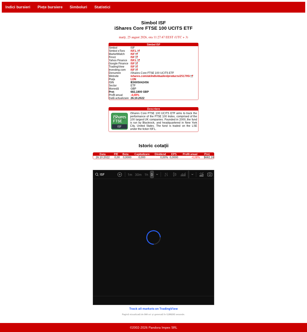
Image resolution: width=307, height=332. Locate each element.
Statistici (102, 7)
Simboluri (78, 7)
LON (133, 79)
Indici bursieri (17, 7)
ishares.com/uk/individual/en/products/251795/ (160, 76)
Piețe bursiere (50, 7)
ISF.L (134, 50)
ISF (133, 54)
